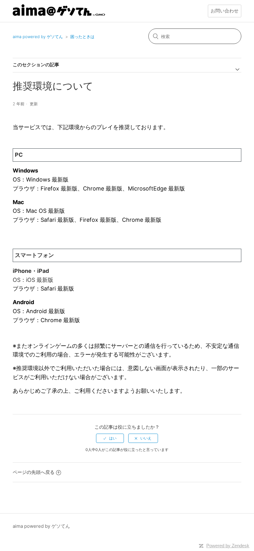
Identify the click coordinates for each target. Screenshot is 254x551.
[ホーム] (59, 14)
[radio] (110, 438)
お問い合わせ (225, 11)
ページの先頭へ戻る (34, 472)
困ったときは (82, 36)
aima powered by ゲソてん (38, 36)
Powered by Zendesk (227, 545)
